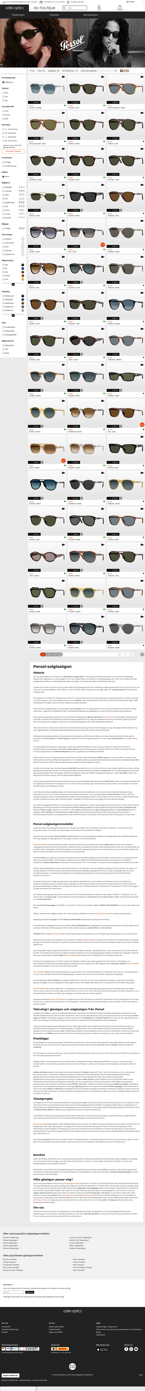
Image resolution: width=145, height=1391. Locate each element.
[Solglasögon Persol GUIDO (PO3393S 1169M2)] (47, 447)
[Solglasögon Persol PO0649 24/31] (126, 124)
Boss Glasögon (78, 1265)
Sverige (131, 1)
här (62, 1297)
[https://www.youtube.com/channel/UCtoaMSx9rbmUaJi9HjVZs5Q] (136, 1349)
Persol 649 (110, 717)
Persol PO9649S (39, 844)
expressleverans (68, 1195)
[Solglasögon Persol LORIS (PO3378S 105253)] (47, 555)
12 (131, 654)
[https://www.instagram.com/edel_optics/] (131, 1349)
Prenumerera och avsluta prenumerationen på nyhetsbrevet (119, 1329)
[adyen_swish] (29, 1349)
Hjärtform (8, 239)
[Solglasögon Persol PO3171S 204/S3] (47, 412)
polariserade (40, 1124)
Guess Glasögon (79, 1262)
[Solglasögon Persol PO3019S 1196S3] (86, 375)
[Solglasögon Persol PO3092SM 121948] (86, 484)
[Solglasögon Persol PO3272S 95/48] (86, 196)
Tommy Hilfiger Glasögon (82, 1267)
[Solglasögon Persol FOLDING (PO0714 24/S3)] (86, 268)
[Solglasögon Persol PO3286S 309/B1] (126, 627)
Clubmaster (57, 934)
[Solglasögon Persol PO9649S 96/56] (126, 591)
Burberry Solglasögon (77, 1248)
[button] (14, 8)
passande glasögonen (67, 1183)
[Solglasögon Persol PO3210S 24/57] (47, 303)
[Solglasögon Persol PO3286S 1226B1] (126, 231)
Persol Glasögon (79, 1259)
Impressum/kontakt (39, 1380)
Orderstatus (100, 1335)
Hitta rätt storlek (13, 151)
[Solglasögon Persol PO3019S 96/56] (126, 519)
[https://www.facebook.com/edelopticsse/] (126, 1349)
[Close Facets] (13, 70)
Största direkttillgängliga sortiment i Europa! (22, 2)
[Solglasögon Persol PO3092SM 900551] (86, 412)
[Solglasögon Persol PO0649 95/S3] (86, 627)
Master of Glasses (43, 1200)
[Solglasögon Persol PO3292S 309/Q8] (47, 87)
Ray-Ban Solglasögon (11, 1237)
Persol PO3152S (39, 972)
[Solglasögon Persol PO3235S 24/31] (126, 555)
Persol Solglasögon (10, 1243)
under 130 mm (12, 129)
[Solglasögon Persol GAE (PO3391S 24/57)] (126, 412)
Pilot (6, 199)
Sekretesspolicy (25, 1380)
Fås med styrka (10, 327)
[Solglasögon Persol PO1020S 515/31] (47, 196)
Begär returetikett (55, 1332)
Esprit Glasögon (79, 1270)
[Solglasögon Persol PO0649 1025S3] (86, 555)
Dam (6, 93)
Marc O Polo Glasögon (11, 1267)
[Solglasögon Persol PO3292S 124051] (86, 447)
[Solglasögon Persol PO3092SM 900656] (126, 340)
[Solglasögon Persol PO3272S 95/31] (126, 447)
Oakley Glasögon (9, 1262)
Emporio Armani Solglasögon (80, 1237)
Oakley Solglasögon (10, 1240)
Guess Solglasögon (76, 1243)
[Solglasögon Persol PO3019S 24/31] (86, 87)
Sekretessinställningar (10, 1329)
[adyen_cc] (3, 1349)
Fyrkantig (8, 191)
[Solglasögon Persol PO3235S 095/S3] (47, 484)
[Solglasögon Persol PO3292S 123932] (47, 627)
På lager (8, 162)
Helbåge (7, 228)
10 (119, 654)
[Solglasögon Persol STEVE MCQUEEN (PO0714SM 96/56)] (126, 87)
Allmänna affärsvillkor (10, 1380)
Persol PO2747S (132, 963)
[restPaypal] (15, 1349)
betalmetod (86, 1195)
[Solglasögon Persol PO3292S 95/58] (47, 591)
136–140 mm (11, 137)
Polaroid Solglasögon (11, 1248)
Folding (96, 873)
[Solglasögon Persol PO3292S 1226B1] (126, 268)
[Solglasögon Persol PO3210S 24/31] (47, 519)
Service (52, 1323)
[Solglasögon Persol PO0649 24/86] (47, 231)
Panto (7, 195)
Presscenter (6, 1327)
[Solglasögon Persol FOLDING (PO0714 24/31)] (126, 159)
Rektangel (8, 187)
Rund (6, 247)
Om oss (5, 1323)
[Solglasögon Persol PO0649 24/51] (47, 268)
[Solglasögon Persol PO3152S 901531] (86, 124)
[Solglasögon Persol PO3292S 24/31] (86, 159)
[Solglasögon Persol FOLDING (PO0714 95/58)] (86, 519)
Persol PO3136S (39, 988)
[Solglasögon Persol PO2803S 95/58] (126, 375)
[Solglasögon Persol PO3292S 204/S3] (86, 591)
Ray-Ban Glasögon (10, 1259)
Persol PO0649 (99, 913)
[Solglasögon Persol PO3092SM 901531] (47, 159)
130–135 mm (11, 133)
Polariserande (9, 331)
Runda (7, 210)
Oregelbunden (10, 202)
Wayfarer (86, 940)
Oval (6, 206)
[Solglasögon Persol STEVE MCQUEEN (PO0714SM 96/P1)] (47, 124)
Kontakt (5, 1332)
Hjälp (98, 1323)
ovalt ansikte (9, 243)
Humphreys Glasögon (11, 1265)
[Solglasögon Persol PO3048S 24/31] (86, 303)
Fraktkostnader (54, 1329)
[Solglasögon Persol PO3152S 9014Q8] (126, 303)
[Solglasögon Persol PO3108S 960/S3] (47, 375)
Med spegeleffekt (10, 335)
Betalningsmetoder (56, 1327)
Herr (6, 96)
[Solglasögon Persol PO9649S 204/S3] (126, 484)
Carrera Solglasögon (10, 1245)
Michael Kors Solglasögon (79, 1240)
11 (125, 654)
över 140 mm (11, 141)
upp (141, 1375)
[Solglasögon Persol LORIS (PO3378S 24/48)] (86, 340)
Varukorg (120, 9)
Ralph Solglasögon (76, 1245)
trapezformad (9, 254)
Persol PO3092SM (71, 955)
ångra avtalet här (10, 1375)
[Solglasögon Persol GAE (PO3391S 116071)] (86, 231)
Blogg (98, 1332)
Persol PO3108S (56, 999)
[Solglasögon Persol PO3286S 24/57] (126, 196)
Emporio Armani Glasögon (13, 1270)
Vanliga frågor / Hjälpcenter (106, 1327)
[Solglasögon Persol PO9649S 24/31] (47, 340)
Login (99, 9)
